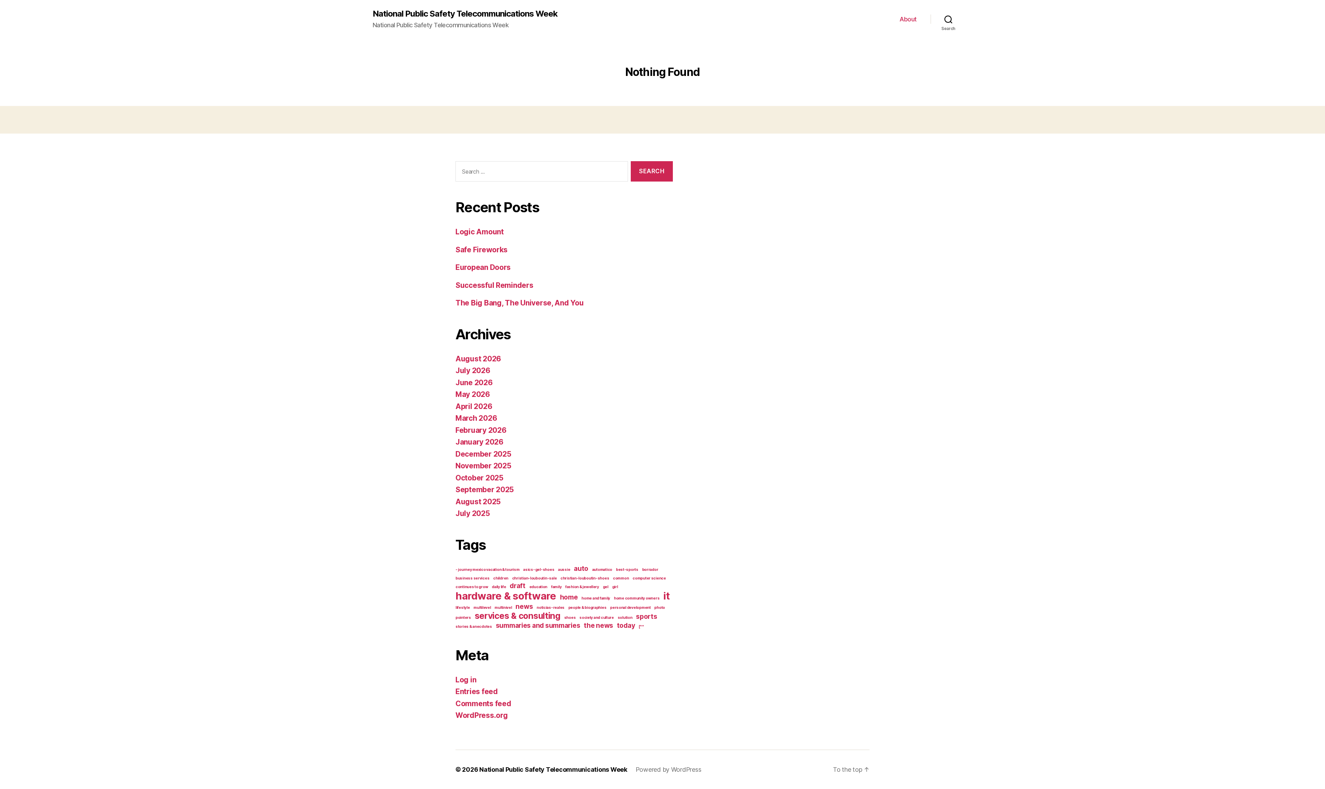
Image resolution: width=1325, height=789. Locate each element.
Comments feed (483, 703)
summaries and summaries (538, 626)
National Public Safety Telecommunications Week (465, 14)
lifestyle (462, 607)
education (538, 587)
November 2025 (483, 465)
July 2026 (472, 370)
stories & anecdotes (473, 626)
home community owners (636, 598)
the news (598, 626)
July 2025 (472, 513)
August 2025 (478, 501)
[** (641, 626)
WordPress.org (481, 715)
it (666, 596)
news (524, 607)
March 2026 (476, 418)
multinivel (503, 607)
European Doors (483, 267)
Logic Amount (479, 231)
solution (625, 617)
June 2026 (474, 382)
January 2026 (479, 442)
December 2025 (483, 454)
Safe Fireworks (481, 249)
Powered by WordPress (668, 769)
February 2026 (481, 430)
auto (581, 569)
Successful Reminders (494, 285)
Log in (465, 679)
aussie (564, 569)
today (626, 626)
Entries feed (476, 691)
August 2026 (478, 358)
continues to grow (471, 587)
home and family (595, 598)
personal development (630, 607)
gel (605, 587)
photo (659, 607)
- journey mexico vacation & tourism (487, 569)
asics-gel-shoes (538, 569)
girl (615, 587)
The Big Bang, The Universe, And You (519, 303)
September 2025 (484, 489)
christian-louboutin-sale (534, 578)
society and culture (596, 617)
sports (646, 617)
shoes (570, 617)
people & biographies (587, 607)
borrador (650, 569)
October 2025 (479, 478)
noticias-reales (551, 607)
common (621, 578)
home (569, 597)
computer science (649, 578)
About (908, 19)
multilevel (482, 607)
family (556, 587)
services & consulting (517, 616)
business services (472, 578)
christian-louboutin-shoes (584, 578)
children (500, 578)
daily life (499, 587)
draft (518, 586)
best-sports (627, 569)
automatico (602, 569)
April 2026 (473, 406)
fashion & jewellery (582, 587)
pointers (463, 617)
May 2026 (472, 394)
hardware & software (505, 596)
